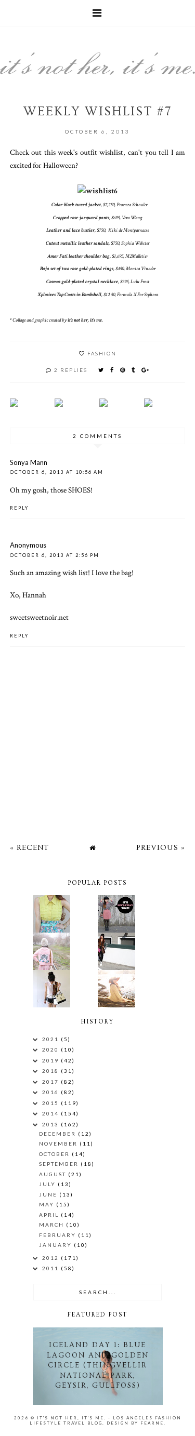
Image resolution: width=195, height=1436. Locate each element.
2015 (51, 1103)
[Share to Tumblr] (134, 369)
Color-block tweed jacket (76, 205)
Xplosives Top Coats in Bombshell (69, 294)
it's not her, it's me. (85, 320)
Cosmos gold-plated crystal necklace (82, 281)
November (59, 1143)
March (52, 1224)
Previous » (160, 847)
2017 (51, 1082)
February (58, 1235)
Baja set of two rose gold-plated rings (76, 268)
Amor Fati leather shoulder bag (78, 256)
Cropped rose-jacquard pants (81, 218)
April (50, 1215)
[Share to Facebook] (112, 369)
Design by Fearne (135, 1423)
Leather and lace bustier (70, 230)
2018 (51, 1071)
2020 (51, 1049)
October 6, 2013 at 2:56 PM (54, 555)
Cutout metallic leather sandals (77, 243)
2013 (51, 1124)
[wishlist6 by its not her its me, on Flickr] (97, 190)
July (48, 1184)
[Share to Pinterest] (123, 369)
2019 (51, 1060)
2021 (51, 1039)
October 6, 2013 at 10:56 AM (56, 472)
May (47, 1204)
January (56, 1245)
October (55, 1154)
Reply (19, 508)
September (60, 1164)
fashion (101, 353)
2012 (51, 1258)
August (53, 1174)
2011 (51, 1268)
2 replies (70, 370)
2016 (51, 1092)
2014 (51, 1113)
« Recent (29, 847)
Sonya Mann (28, 462)
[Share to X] (101, 369)
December (58, 1134)
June (49, 1194)
